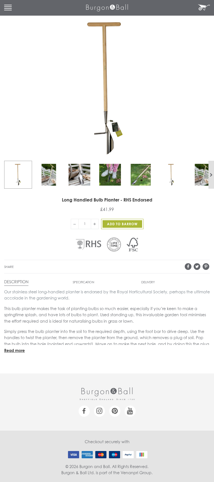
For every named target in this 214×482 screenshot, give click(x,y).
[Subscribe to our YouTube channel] (130, 411)
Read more (14, 351)
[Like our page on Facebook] (84, 411)
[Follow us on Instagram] (99, 411)
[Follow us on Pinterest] (114, 411)
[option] (18, 175)
